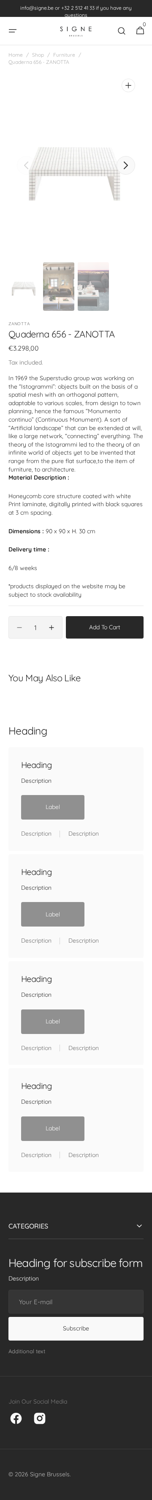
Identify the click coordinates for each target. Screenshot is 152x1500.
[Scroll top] (142, 1490)
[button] (12, 31)
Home (15, 55)
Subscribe (76, 1328)
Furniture (64, 55)
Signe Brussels (50, 1474)
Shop (38, 55)
